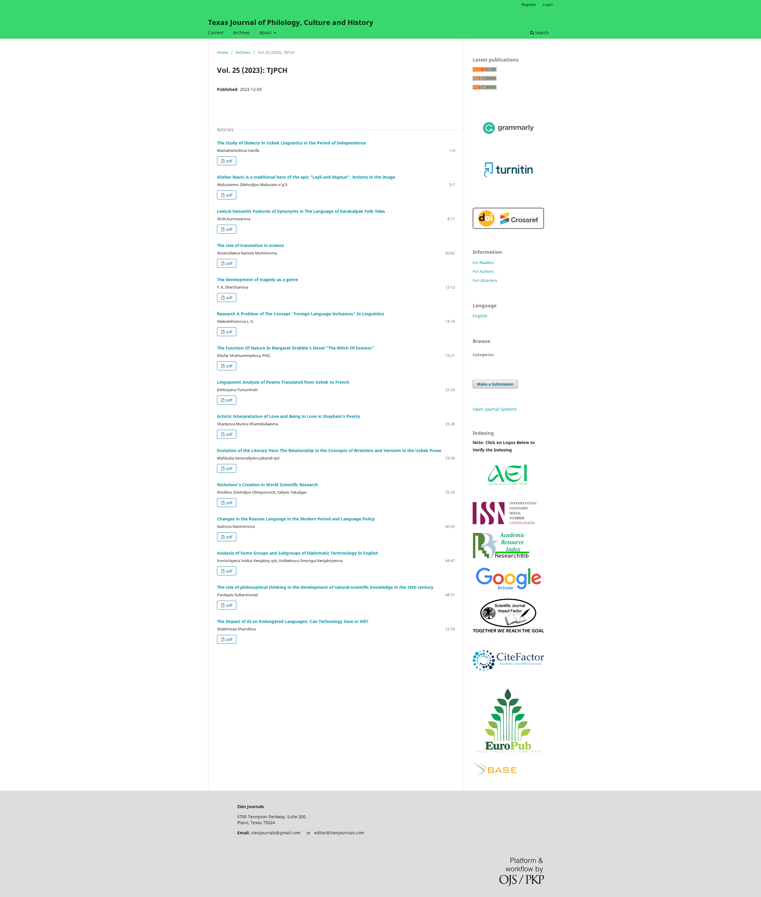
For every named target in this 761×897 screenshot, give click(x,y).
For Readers (483, 262)
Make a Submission (495, 384)
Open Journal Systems (495, 409)
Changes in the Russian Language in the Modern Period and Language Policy (296, 519)
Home (222, 52)
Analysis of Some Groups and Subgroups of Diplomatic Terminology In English (297, 553)
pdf (228, 160)
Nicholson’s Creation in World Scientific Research (267, 484)
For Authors (483, 271)
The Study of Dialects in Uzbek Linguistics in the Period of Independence (291, 143)
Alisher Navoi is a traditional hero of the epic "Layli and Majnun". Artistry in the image (306, 177)
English (480, 316)
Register (528, 4)
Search (541, 32)
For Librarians (485, 280)
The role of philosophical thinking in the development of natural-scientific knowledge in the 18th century (325, 587)
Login (548, 4)
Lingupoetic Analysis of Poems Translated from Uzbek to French (283, 382)
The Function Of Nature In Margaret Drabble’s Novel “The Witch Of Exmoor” (295, 348)
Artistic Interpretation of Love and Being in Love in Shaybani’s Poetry (288, 416)
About (266, 32)
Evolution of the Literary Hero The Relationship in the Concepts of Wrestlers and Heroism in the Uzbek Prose (329, 450)
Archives (241, 32)
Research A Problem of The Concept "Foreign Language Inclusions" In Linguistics (300, 314)
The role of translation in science (250, 245)
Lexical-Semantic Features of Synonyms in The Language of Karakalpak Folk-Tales (301, 211)
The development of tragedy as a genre (257, 279)
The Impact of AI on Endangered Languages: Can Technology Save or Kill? (293, 621)
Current (216, 32)
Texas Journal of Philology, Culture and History (290, 22)
